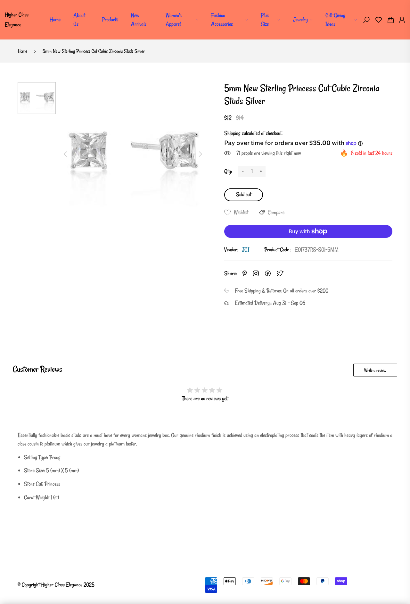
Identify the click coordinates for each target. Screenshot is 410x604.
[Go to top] (384, 578)
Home (55, 19)
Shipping (232, 133)
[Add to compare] (262, 212)
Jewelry (300, 19)
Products (110, 19)
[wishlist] (378, 20)
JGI (245, 249)
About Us (79, 20)
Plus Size (265, 20)
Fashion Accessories (222, 20)
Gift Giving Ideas (335, 20)
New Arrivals (138, 20)
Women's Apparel (174, 20)
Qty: (228, 171)
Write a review (375, 370)
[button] (366, 20)
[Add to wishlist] (227, 212)
